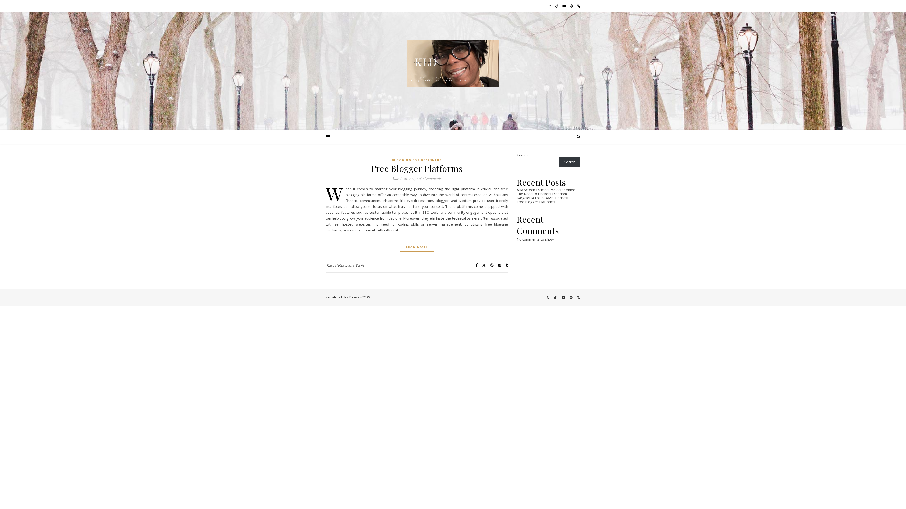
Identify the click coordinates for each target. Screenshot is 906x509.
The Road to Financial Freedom (542, 193)
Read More (417, 247)
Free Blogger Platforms (416, 168)
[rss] (550, 6)
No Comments (430, 178)
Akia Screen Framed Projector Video (546, 189)
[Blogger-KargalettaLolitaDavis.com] (453, 71)
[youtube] (564, 6)
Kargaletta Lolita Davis (346, 265)
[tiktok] (557, 6)
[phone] (578, 6)
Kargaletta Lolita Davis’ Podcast (543, 197)
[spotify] (572, 6)
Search (522, 155)
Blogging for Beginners (417, 160)
